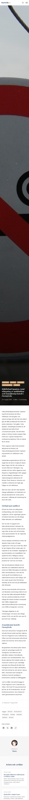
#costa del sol (17, 711)
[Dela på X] (7, 728)
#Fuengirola (5, 714)
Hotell (13, 382)
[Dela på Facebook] (3, 728)
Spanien (16, 385)
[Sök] (22, 2)
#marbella (19, 714)
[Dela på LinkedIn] (11, 728)
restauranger (7, 385)
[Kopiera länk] (15, 728)
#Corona (10, 711)
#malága (12, 714)
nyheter (20, 382)
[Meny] (27, 3)
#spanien (4, 717)
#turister (11, 717)
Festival (5, 382)
